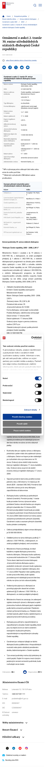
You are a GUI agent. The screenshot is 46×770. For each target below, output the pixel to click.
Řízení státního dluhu (9, 19)
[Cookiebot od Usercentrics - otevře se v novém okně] (31, 337)
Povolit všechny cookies (22, 417)
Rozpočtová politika (20, 16)
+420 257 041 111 (18, 694)
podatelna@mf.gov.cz (20, 699)
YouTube (20, 748)
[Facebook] (10, 67)
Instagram (26, 748)
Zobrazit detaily (30, 410)
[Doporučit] (22, 67)
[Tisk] (27, 67)
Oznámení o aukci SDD (9, 22)
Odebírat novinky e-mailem (16, 755)
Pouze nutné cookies (22, 431)
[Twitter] (16, 67)
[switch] (38, 386)
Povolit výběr (22, 424)
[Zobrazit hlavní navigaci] (40, 5)
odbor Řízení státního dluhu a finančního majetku (21, 60)
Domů (9, 16)
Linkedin (13, 748)
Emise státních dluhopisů (28, 19)
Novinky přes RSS (11, 760)
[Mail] (4, 67)
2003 (22, 22)
